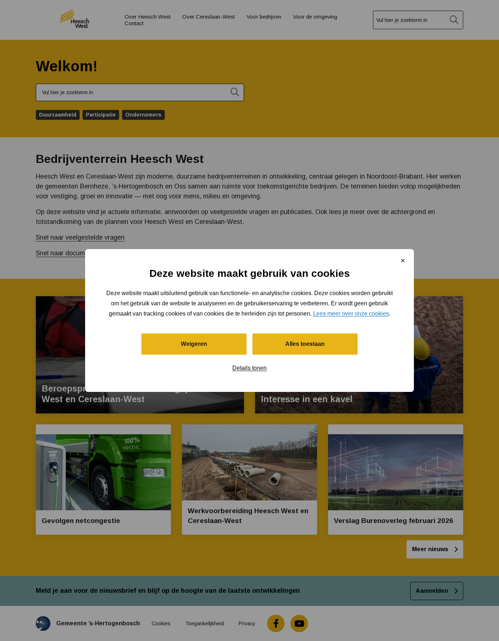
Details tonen (249, 368)
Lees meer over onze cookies (351, 313)
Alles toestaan (305, 344)
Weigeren (194, 344)
